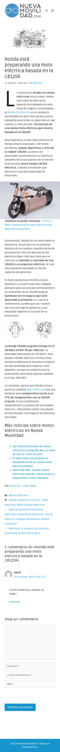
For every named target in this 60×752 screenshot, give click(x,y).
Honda (13, 500)
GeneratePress (30, 747)
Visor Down (29, 485)
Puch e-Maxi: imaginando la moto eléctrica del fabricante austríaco (28, 225)
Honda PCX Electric (19, 112)
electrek (15, 485)
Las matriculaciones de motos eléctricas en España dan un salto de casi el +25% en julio (33, 450)
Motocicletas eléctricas (31, 504)
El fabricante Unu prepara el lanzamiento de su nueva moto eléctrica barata (32, 462)
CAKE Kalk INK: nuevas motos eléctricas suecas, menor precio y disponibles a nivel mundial (33, 474)
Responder (14, 602)
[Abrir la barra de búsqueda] (47, 10)
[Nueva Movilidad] (23, 10)
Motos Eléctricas (18, 495)
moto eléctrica (35, 389)
